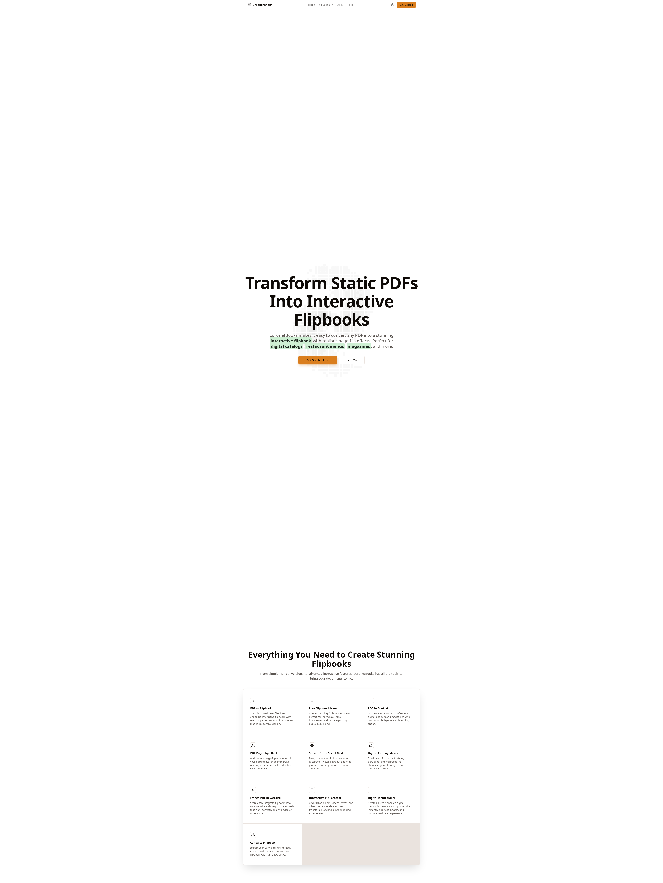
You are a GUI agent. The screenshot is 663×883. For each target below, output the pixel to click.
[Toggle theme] (393, 5)
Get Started (406, 4)
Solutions (324, 4)
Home (311, 4)
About (340, 4)
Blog (351, 4)
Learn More (352, 360)
